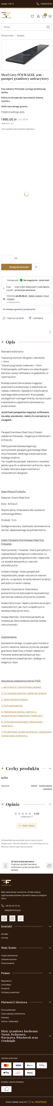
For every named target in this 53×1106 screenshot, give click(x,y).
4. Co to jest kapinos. (12, 705)
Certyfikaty (6, 984)
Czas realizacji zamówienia (13, 1013)
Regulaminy (6, 980)
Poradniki (5, 988)
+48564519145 (46, 4)
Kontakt (4, 934)
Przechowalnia (7, 963)
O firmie (4, 937)
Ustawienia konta (8, 959)
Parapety (20, 35)
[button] (48, 27)
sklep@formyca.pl (13, 910)
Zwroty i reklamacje (9, 1021)
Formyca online (7, 35)
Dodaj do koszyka (19, 267)
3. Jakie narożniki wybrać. (14, 699)
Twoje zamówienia (9, 955)
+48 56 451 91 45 (12, 905)
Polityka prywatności (10, 992)
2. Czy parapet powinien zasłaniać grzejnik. (24, 693)
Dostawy (5, 1017)
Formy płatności (8, 1010)
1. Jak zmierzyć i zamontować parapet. (21, 687)
